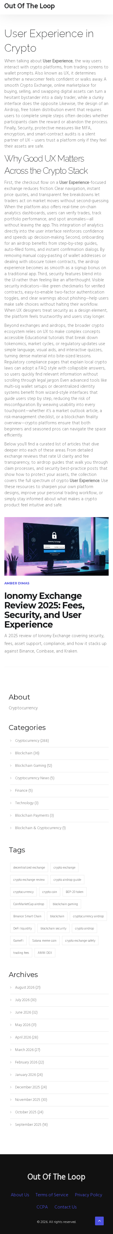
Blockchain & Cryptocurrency (40, 828)
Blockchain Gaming (33, 766)
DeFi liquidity (22, 928)
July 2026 (25, 1000)
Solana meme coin (44, 940)
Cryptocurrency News (34, 778)
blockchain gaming (65, 904)
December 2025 (30, 1087)
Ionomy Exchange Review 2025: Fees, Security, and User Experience (44, 610)
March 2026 (27, 1050)
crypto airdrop (84, 928)
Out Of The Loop (29, 6)
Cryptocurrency (31, 741)
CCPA (42, 1207)
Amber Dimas (17, 583)
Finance (23, 791)
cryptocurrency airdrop (88, 916)
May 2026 (25, 1025)
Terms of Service (52, 1195)
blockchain (57, 916)
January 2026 (28, 1075)
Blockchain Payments (34, 816)
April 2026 (26, 1037)
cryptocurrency (23, 892)
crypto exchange (64, 867)
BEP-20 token (74, 892)
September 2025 (31, 1125)
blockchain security (53, 928)
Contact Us (65, 1207)
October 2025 (28, 1112)
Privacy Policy (88, 1195)
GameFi (18, 940)
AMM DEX (45, 953)
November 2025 (30, 1100)
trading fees (21, 953)
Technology (26, 803)
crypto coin (49, 892)
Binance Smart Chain (27, 916)
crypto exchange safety (80, 940)
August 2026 (27, 988)
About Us (20, 1195)
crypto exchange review (29, 880)
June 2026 (26, 1013)
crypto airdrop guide (67, 880)
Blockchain (26, 753)
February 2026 (29, 1062)
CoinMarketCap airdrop (28, 904)
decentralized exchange (29, 867)
